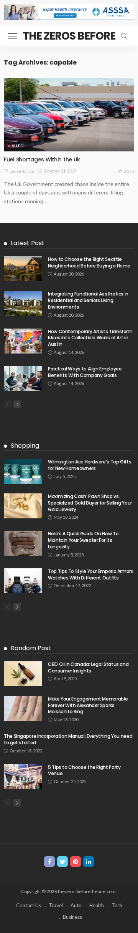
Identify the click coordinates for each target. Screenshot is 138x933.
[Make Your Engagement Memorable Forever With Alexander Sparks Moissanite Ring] (23, 708)
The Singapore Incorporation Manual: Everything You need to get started (68, 739)
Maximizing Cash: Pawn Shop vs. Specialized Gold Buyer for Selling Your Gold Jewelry (90, 503)
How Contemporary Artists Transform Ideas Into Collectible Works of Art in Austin (90, 338)
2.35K (129, 171)
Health (96, 905)
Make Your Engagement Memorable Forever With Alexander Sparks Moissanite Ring (88, 705)
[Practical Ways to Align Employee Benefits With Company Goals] (23, 378)
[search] (124, 36)
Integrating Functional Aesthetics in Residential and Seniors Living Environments (88, 300)
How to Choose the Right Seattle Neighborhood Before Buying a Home (89, 262)
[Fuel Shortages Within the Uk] (69, 114)
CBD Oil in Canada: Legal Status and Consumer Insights (88, 667)
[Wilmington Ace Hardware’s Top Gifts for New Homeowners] (23, 471)
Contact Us (28, 905)
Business (72, 917)
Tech (117, 905)
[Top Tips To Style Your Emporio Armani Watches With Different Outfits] (23, 580)
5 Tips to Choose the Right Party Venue (84, 770)
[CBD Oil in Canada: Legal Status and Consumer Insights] (23, 673)
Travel (56, 905)
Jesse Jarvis (22, 171)
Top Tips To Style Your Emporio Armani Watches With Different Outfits (90, 574)
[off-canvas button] (12, 36)
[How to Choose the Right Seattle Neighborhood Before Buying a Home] (23, 268)
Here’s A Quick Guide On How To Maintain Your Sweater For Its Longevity (83, 540)
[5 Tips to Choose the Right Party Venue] (23, 776)
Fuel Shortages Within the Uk (42, 159)
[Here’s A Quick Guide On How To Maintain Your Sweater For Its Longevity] (23, 543)
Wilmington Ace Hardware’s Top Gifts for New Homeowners (89, 464)
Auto (18, 146)
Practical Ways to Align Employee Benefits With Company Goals (85, 372)
